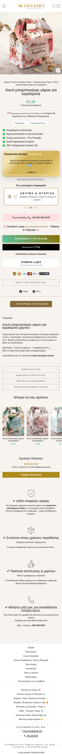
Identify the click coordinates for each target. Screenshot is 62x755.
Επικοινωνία (31, 668)
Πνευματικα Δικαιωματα (31, 381)
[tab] (25, 207)
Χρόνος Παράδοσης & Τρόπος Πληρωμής (31, 660)
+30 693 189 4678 (40, 217)
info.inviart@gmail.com (32, 731)
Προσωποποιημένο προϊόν (31, 387)
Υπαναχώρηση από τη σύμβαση (31, 681)
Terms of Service (31, 673)
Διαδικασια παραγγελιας (31, 375)
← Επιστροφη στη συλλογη (31, 304)
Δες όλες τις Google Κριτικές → (31, 179)
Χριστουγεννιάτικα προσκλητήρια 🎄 (31, 715)
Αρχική (7, 82)
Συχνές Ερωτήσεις (31, 656)
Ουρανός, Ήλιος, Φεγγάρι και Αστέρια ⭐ (31, 698)
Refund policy (31, 677)
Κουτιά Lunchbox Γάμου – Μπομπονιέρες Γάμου (32, 82)
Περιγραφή (21, 123)
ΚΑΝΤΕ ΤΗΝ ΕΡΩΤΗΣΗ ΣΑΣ (31, 282)
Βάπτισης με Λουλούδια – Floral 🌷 (31, 707)
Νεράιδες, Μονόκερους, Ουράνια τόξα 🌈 (31, 702)
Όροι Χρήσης (31, 664)
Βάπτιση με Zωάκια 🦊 (31, 690)
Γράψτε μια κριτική (31, 474)
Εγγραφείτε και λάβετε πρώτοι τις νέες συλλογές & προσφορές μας (30, 746)
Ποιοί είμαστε (31, 652)
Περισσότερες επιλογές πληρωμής (31, 254)
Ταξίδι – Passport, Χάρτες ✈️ (31, 711)
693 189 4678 (32, 736)
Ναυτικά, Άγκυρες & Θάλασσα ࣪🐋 (31, 694)
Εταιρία (31, 647)
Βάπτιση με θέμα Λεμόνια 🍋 (31, 719)
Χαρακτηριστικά (39, 123)
